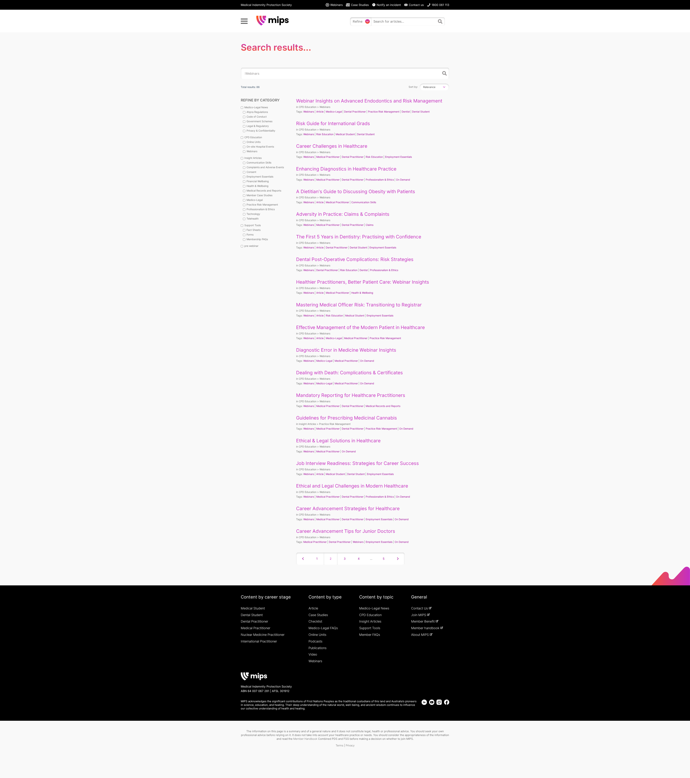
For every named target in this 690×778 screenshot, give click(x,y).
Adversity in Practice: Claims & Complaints (342, 214)
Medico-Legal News (256, 107)
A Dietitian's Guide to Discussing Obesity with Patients (355, 191)
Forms (250, 234)
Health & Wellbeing (257, 185)
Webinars (252, 151)
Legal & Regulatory (258, 125)
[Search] (440, 23)
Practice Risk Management (262, 204)
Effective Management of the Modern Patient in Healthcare (360, 327)
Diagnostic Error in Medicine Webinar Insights (346, 350)
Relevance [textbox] (429, 86)
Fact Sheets (254, 229)
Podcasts (315, 641)
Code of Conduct (257, 116)
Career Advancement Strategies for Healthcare (348, 508)
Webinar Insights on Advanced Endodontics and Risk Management (369, 101)
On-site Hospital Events (260, 146)
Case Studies (318, 615)
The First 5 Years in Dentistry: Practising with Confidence (358, 236)
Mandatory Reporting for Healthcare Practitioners (350, 395)
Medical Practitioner (328, 156)
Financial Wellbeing (258, 181)
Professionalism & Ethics (261, 209)
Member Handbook (305, 738)
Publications (317, 648)
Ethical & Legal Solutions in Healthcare (338, 440)
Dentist (406, 111)
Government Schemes (259, 121)
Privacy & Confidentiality (261, 130)
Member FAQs (369, 635)
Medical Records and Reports (264, 190)
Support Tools (252, 225)
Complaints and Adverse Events (265, 167)
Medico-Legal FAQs (323, 628)
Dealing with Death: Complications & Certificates (349, 372)
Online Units (254, 141)
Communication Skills (259, 162)
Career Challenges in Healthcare (331, 146)
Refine (357, 21)
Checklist (315, 621)
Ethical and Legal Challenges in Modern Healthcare (352, 486)
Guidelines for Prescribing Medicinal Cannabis (346, 418)
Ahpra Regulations (257, 111)
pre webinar (251, 245)
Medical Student (345, 134)
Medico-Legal (255, 199)
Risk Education (325, 134)
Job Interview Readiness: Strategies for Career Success (357, 463)
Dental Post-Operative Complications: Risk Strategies (354, 259)
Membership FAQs (257, 239)
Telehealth (253, 218)
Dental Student (421, 111)
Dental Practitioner (355, 111)
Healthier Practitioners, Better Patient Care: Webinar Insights (362, 282)
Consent (251, 171)
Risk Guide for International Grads (333, 123)
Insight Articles (253, 157)
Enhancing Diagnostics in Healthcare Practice (346, 169)
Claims (369, 224)
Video (313, 654)
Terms (339, 745)
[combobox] (404, 21)
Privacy (350, 745)
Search (443, 73)
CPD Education (253, 137)
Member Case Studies (259, 195)
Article (320, 111)
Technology (253, 213)
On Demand (403, 179)
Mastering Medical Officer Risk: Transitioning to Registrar (359, 305)
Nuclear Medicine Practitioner (262, 635)
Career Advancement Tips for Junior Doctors (345, 531)
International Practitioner (259, 641)
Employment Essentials (260, 176)
